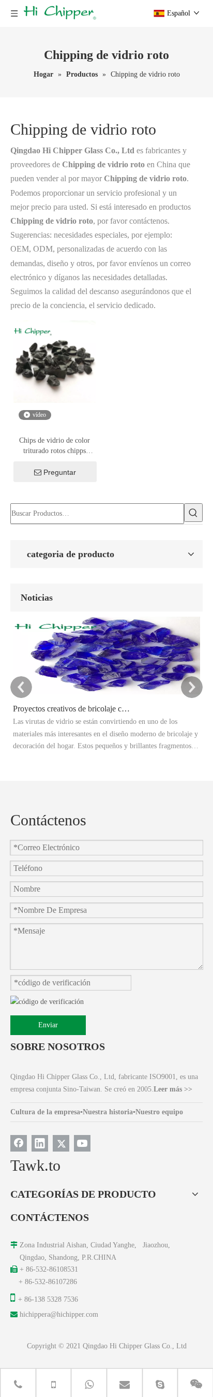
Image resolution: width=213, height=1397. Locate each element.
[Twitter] (61, 1143)
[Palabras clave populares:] (193, 512)
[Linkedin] (40, 1143)
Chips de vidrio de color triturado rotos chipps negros (54, 446)
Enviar (48, 1025)
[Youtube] (82, 1143)
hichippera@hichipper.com (59, 1314)
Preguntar (59, 472)
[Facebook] (18, 1143)
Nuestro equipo (159, 1112)
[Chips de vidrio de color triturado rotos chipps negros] (54, 361)
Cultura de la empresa (45, 1112)
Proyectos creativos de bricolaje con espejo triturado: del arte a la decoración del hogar (71, 708)
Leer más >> (173, 1089)
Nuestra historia (108, 1112)
